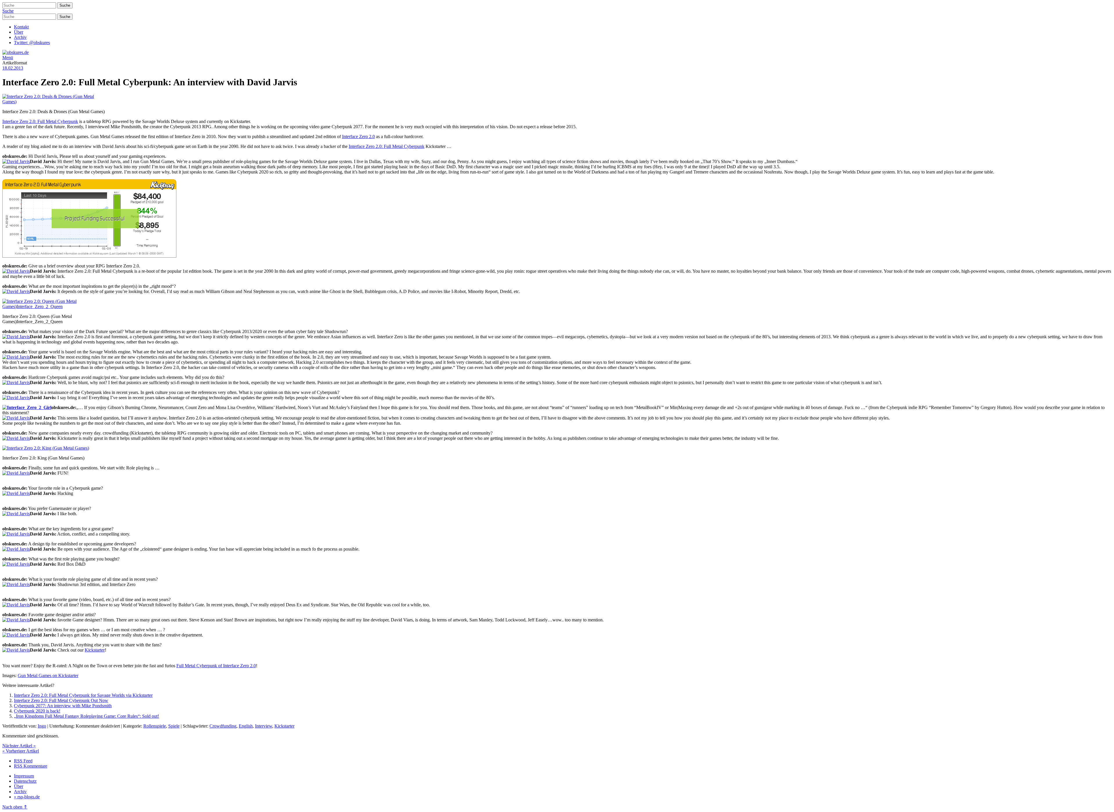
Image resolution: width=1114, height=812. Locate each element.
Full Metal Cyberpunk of (199, 665)
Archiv (20, 37)
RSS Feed (23, 760)
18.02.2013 (12, 68)
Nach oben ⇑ (14, 806)
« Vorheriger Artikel (20, 750)
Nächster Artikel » (19, 745)
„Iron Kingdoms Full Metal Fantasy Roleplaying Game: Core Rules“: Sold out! (86, 716)
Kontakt (21, 26)
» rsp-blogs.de (27, 796)
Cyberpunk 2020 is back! (37, 710)
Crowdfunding (222, 726)
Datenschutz (25, 781)
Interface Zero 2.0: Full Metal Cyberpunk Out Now (61, 700)
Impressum (24, 775)
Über (18, 32)
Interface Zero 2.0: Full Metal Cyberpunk (40, 121)
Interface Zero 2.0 (358, 136)
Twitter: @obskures (32, 42)
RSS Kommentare (30, 766)
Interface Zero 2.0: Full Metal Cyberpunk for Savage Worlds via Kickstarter (83, 695)
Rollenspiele (154, 726)
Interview (263, 726)
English (246, 726)
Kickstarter (95, 650)
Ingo (42, 726)
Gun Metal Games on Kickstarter (48, 675)
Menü (7, 57)
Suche (8, 10)
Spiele (174, 726)
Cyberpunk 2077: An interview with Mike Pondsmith (63, 705)
